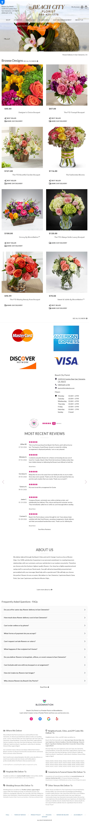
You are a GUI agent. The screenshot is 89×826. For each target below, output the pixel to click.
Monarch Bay (80, 744)
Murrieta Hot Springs (72, 742)
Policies (48, 815)
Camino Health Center (23, 776)
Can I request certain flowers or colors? (20, 641)
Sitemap (44, 817)
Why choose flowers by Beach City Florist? (21, 681)
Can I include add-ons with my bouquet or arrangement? (26, 665)
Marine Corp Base (60, 742)
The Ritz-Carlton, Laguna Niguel (30, 789)
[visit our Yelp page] (57, 718)
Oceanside (72, 744)
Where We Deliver (14, 730)
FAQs (7, 815)
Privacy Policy (36, 815)
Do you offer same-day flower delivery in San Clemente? (26, 610)
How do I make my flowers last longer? (19, 673)
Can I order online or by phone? (16, 625)
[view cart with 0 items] (86, 6)
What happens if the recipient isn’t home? (20, 649)
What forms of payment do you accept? (20, 633)
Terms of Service (20, 815)
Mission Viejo (78, 740)
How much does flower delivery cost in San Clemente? (25, 617)
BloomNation (58, 710)
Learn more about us (44, 589)
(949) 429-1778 (7, 13)
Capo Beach (53, 744)
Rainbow (59, 744)
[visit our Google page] (49, 718)
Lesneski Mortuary (76, 776)
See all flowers (30, 61)
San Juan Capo (69, 740)
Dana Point (66, 744)
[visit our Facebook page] (40, 718)
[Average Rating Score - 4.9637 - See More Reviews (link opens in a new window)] (46, 423)
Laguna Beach (50, 746)
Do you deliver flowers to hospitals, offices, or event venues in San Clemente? (35, 657)
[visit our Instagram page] (31, 718)
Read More (44, 687)
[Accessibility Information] (2, 2)
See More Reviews (44, 529)
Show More (32, 466)
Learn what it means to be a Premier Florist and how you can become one (44, 713)
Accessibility (78, 815)
